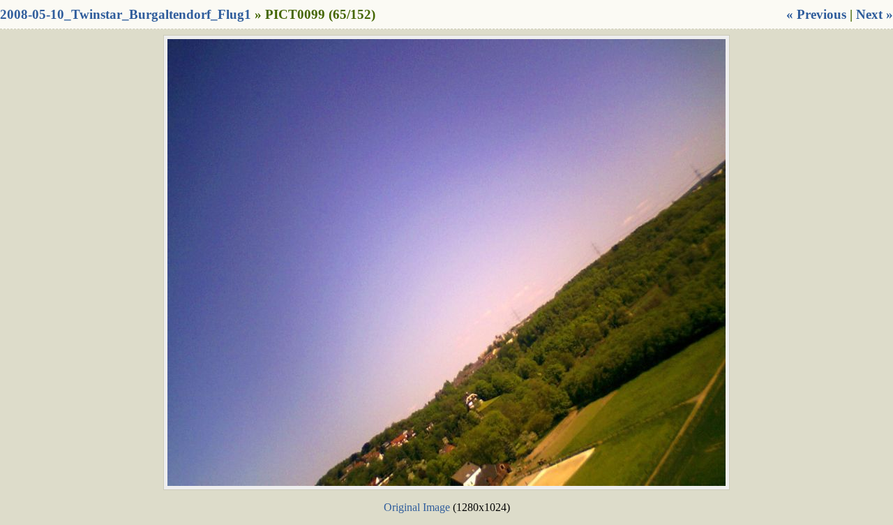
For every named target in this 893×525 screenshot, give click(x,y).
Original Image (417, 507)
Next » (874, 14)
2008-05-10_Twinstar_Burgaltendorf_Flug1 (125, 14)
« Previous (816, 14)
